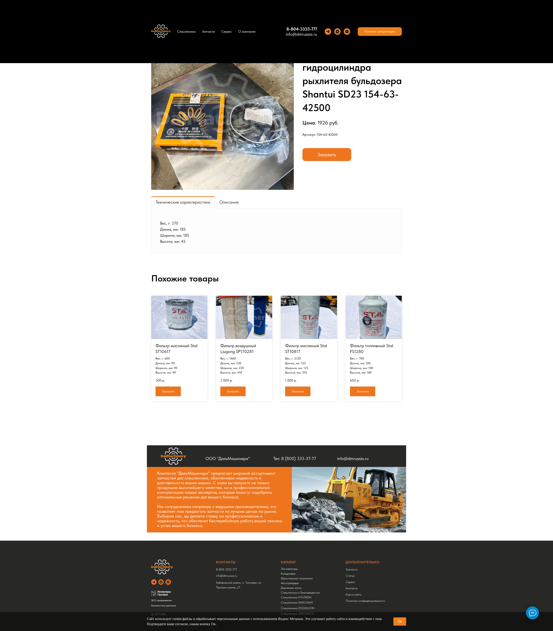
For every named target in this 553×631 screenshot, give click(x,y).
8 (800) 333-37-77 (298, 458)
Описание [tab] (229, 202)
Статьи (350, 575)
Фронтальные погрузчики (297, 578)
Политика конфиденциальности (365, 600)
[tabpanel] (276, 230)
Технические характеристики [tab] (183, 202)
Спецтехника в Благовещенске (300, 592)
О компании (247, 32)
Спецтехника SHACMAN (297, 602)
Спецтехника (186, 32)
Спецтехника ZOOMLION (297, 608)
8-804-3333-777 (301, 29)
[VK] (337, 31)
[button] (380, 31)
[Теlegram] (328, 31)
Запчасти (208, 32)
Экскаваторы (289, 568)
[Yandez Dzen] (347, 31)
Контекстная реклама (163, 605)
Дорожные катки (291, 587)
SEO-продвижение (161, 600)
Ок (400, 621)
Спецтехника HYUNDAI (296, 597)
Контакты (352, 588)
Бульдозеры (288, 573)
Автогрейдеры (290, 583)
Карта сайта (353, 594)
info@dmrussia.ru (301, 34)
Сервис (226, 32)
